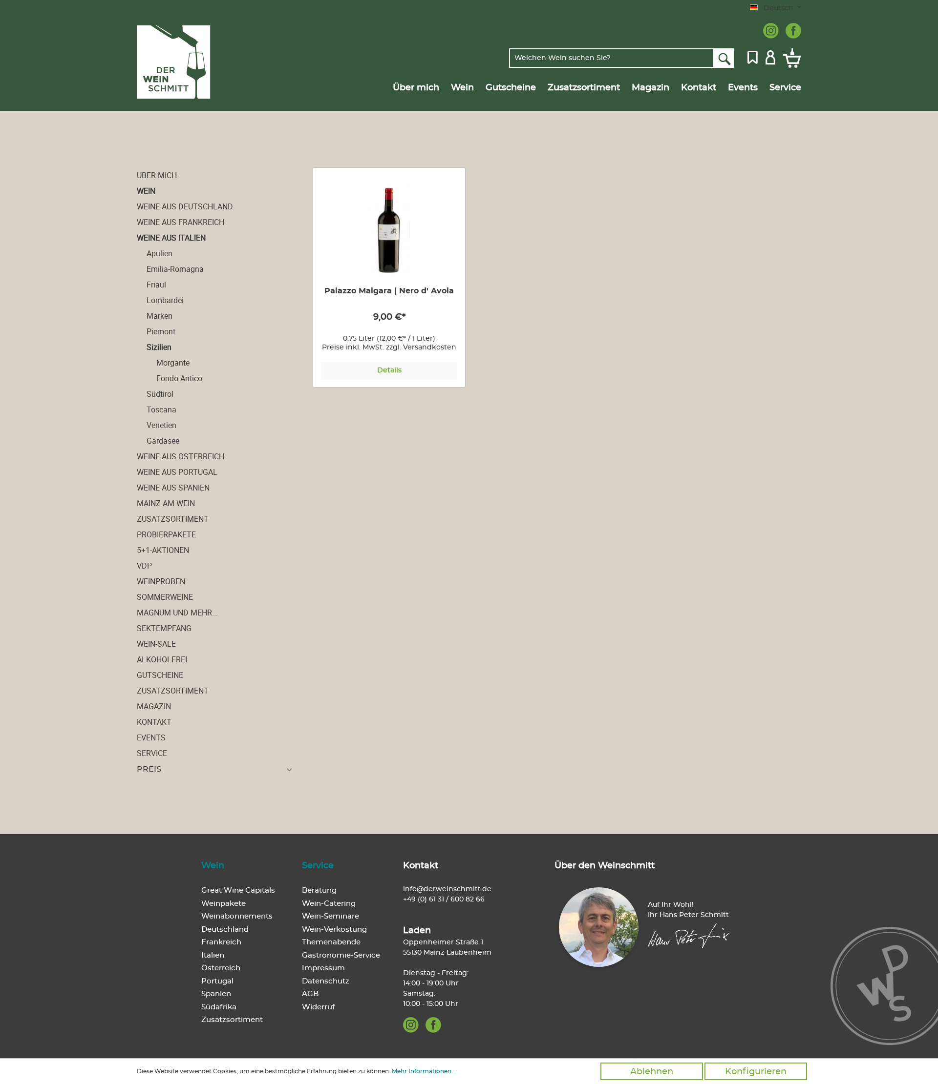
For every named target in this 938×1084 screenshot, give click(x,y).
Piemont (161, 331)
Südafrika (218, 1007)
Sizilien (159, 347)
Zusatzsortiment (173, 518)
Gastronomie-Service (341, 955)
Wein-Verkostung (334, 929)
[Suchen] (724, 58)
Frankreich (221, 942)
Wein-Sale (156, 643)
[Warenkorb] (790, 58)
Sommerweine (165, 597)
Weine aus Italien (171, 237)
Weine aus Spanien (173, 487)
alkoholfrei (162, 659)
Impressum (323, 968)
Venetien (161, 425)
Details (389, 370)
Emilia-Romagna (175, 269)
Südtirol (160, 394)
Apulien (159, 253)
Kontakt (154, 721)
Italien (212, 955)
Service (152, 753)
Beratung (319, 890)
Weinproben (161, 581)
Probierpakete (166, 534)
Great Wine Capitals (238, 890)
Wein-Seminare (330, 916)
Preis (149, 769)
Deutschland (225, 929)
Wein (146, 190)
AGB (310, 994)
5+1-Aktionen (163, 550)
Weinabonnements (237, 916)
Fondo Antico (179, 378)
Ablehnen (651, 1071)
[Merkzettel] (753, 56)
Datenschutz (325, 981)
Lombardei (165, 300)
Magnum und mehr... (177, 612)
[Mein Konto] (770, 56)
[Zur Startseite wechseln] (184, 62)
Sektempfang (164, 628)
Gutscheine (160, 675)
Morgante (173, 362)
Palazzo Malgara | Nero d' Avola (389, 291)
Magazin (154, 706)
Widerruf (318, 1007)
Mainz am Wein (166, 503)
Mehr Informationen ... (424, 1071)
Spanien (216, 994)
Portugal (217, 981)
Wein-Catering (329, 903)
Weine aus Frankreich (180, 222)
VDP (144, 565)
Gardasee (163, 440)
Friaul (156, 284)
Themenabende (331, 942)
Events (151, 737)
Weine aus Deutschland (185, 206)
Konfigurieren (756, 1071)
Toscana (161, 409)
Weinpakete (223, 903)
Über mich (157, 175)
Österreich (220, 968)
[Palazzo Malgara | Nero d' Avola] (389, 230)
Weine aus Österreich (180, 456)
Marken (159, 315)
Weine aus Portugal (177, 472)
